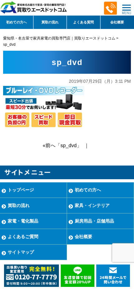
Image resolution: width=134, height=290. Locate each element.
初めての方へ (16, 22)
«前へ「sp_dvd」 (62, 145)
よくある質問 (83, 22)
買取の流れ (50, 22)
